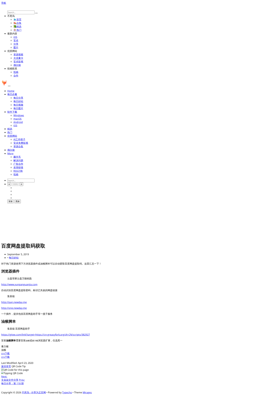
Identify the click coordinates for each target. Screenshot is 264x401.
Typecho (67, 392)
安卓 (15, 40)
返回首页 (6, 366)
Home (10, 91)
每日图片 (18, 108)
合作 (15, 75)
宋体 (11, 201)
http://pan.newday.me (14, 302)
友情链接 (18, 167)
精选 (9, 129)
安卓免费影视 (20, 143)
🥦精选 (17, 26)
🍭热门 (17, 30)
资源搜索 (18, 54)
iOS (15, 37)
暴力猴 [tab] (5, 346)
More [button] (10, 153)
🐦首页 (17, 19)
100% (15, 184)
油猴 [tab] (3, 350)
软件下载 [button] (12, 112)
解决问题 (18, 160)
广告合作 (18, 164)
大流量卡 (18, 58)
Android (18, 122)
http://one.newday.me (14, 308)
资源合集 (18, 146)
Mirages (87, 392)
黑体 (18, 201)
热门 (9, 132)
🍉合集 (17, 23)
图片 (15, 47)
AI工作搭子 (19, 139)
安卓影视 (18, 61)
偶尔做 (17, 65)
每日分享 (18, 97)
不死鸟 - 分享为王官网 (34, 392)
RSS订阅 (18, 171)
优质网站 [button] (12, 136)
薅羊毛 (17, 157)
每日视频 (18, 104)
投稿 (15, 72)
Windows (18, 115)
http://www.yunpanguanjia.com (19, 284)
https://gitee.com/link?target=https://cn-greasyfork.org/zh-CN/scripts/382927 (45, 334)
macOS (17, 118)
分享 (15, 44)
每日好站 (18, 101)
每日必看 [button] (12, 94)
